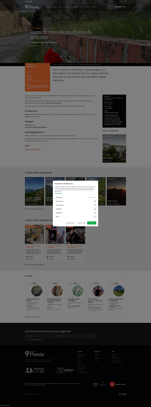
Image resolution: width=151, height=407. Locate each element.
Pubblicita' (59, 213)
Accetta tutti (91, 223)
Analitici (59, 209)
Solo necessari (70, 223)
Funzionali (59, 201)
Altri (57, 216)
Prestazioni (59, 205)
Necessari (59, 197)
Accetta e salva (81, 223)
